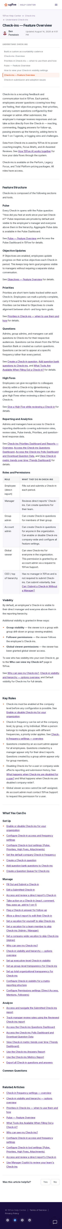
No (55, 1181)
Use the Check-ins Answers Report (25, 1051)
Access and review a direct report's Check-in (31, 895)
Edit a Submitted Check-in (20, 889)
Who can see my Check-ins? (23, 673)
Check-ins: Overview (14, 56)
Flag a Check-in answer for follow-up (26, 910)
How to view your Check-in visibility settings (26, 70)
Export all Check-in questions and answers (29, 1062)
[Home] (10, 5)
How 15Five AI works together (34, 151)
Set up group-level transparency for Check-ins (31, 965)
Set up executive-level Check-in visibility (28, 960)
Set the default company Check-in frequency (31, 854)
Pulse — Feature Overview (17, 65)
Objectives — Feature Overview (24, 279)
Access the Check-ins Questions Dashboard (30, 1027)
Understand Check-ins (17, 19)
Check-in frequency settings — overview (28, 1092)
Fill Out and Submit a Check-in (22, 884)
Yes (45, 1181)
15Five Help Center (12, 15)
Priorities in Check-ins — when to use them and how (30, 60)
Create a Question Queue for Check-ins (27, 870)
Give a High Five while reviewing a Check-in (31, 406)
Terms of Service (38, 1210)
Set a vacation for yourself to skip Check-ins (30, 921)
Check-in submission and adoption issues (25, 79)
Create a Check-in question (22, 361)
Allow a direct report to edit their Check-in (29, 915)
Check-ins (30, 15)
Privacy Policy (12, 1213)
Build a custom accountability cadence (23, 51)
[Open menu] (56, 5)
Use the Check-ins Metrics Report (25, 1057)
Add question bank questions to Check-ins (29, 865)
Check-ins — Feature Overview (19, 75)
